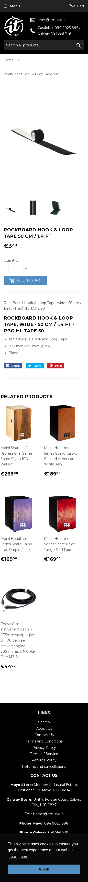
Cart (80, 6)
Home (9, 60)
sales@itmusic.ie (52, 20)
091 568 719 (58, 832)
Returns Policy (44, 760)
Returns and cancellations (44, 766)
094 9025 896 (56, 823)
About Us (44, 728)
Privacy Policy (44, 747)
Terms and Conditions (44, 741)
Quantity (11, 260)
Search (44, 722)
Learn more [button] (18, 856)
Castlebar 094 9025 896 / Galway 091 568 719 (59, 30)
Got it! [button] (44, 869)
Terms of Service (44, 754)
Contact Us (44, 735)
